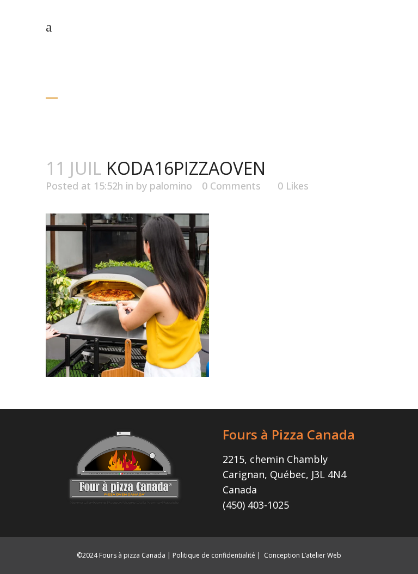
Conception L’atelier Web (302, 555)
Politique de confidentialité (214, 555)
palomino (171, 185)
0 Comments (231, 185)
